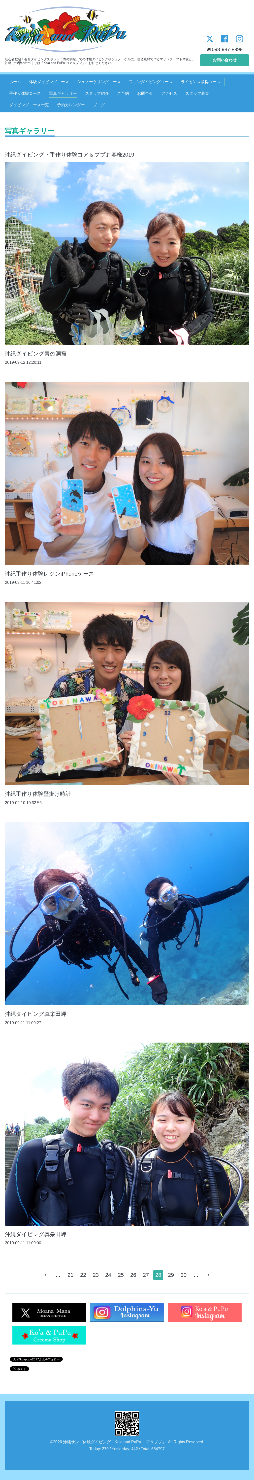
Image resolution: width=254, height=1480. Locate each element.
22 (83, 1275)
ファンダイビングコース (151, 82)
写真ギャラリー (63, 93)
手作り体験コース (25, 93)
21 (70, 1275)
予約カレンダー (71, 105)
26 (133, 1275)
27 (146, 1275)
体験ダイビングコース (49, 82)
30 (184, 1275)
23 (96, 1275)
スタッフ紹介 (97, 93)
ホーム (15, 82)
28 (158, 1275)
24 (108, 1275)
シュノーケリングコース (99, 82)
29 (171, 1275)
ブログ (99, 105)
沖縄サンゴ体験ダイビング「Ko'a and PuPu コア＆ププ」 (114, 1442)
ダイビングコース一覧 (29, 105)
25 (121, 1275)
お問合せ (145, 93)
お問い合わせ (225, 60)
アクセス (169, 93)
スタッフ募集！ (199, 93)
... (58, 1275)
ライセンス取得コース (201, 82)
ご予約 (123, 93)
